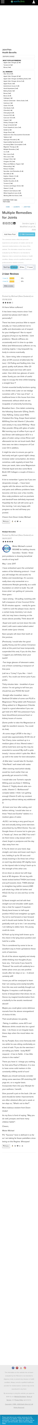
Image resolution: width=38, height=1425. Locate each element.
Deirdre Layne (28, 223)
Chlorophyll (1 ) (9, 113)
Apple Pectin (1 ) (9, 84)
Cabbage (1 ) (8, 98)
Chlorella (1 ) (8, 110)
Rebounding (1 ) (9, 166)
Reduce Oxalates (9, 169)
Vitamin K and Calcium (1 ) (12, 191)
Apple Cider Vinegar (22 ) (12, 62)
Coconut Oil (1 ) (9, 115)
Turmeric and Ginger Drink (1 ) (14, 186)
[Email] (12, 223)
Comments (27, 234)
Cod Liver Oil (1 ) (9, 118)
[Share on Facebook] (4, 223)
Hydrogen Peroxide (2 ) (11, 139)
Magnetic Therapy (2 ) (11, 147)
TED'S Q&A (6, 202)
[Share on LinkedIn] (9, 223)
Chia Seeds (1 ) (9, 108)
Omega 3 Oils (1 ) (10, 159)
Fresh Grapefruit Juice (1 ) (12, 127)
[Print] (14, 223)
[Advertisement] (19, 1250)
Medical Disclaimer (20, 1396)
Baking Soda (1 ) (9, 91)
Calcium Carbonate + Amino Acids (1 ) (16, 101)
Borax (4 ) (7, 67)
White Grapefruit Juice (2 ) (12, 193)
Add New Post (10, 234)
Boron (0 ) (7, 96)
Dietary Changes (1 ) (10, 122)
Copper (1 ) (8, 120)
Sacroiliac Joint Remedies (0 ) (13, 171)
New (22, 267)
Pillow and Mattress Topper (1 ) (14, 164)
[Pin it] (6, 223)
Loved (30, 267)
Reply (7, 521)
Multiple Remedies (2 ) (11, 149)
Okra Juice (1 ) (9, 157)
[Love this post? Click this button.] (17, 521)
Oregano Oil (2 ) (9, 161)
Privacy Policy (19, 1400)
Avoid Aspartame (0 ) (11, 88)
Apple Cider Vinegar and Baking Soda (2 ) (17, 79)
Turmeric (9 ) (8, 65)
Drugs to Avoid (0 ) (10, 125)
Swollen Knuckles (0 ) (11, 181)
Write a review (8, 286)
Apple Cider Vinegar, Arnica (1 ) (14, 81)
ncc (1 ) (6, 152)
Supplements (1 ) (9, 178)
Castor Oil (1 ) (8, 105)
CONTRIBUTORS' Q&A (10, 200)
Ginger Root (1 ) (9, 132)
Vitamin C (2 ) (8, 188)
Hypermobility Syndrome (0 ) (13, 142)
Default (14, 267)
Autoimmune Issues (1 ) (11, 86)
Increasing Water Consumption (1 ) (15, 144)
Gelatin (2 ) (8, 130)
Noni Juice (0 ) (9, 154)
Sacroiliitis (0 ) (8, 174)
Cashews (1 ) (8, 103)
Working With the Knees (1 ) (13, 195)
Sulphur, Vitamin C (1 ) (11, 176)
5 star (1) (5, 278)
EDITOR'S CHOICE (8, 56)
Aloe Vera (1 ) (8, 74)
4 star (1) (5, 281)
